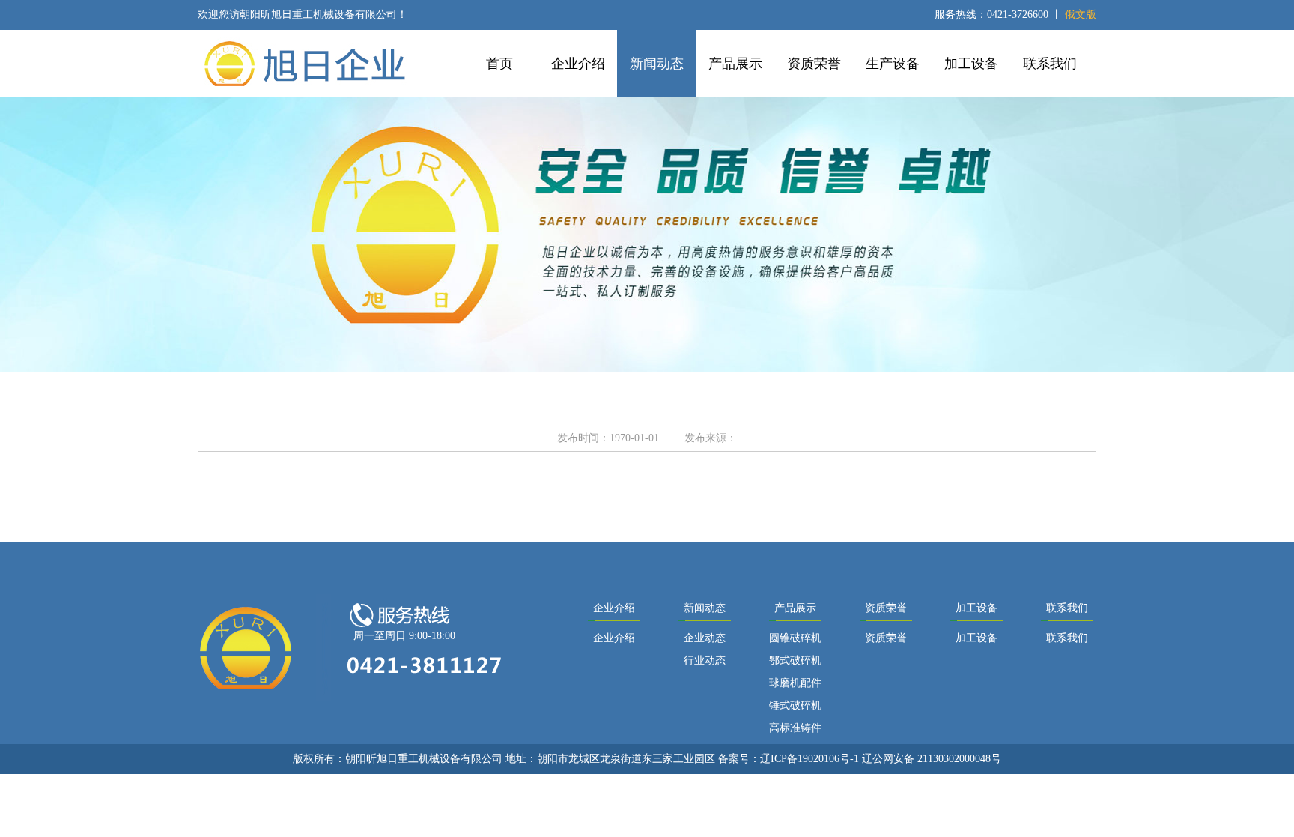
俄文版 (1080, 14)
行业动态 (705, 660)
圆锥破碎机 (795, 638)
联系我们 (1050, 63)
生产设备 (893, 63)
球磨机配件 (795, 683)
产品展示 (735, 63)
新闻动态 (657, 63)
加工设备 (971, 63)
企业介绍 (578, 63)
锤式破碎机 (795, 705)
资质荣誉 (814, 63)
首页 (499, 63)
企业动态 (705, 638)
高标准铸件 (795, 728)
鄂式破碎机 (795, 660)
